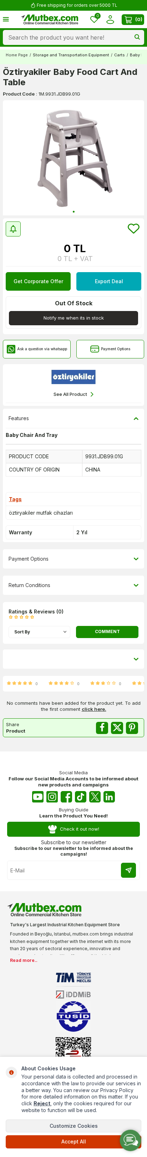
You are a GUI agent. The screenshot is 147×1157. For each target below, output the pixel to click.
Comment (107, 631)
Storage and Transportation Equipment (71, 54)
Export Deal (109, 281)
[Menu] (6, 19)
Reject (42, 1103)
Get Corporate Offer (38, 281)
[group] (73, 157)
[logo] (49, 19)
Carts (119, 54)
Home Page (17, 54)
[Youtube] (38, 796)
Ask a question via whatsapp (42, 349)
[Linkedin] (109, 796)
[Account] (110, 19)
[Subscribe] (128, 870)
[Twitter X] (95, 796)
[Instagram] (52, 796)
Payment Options (115, 349)
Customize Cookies (74, 1126)
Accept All (73, 1141)
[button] (74, 212)
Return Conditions (29, 585)
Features (19, 418)
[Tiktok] (80, 796)
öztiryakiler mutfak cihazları (41, 513)
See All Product (70, 394)
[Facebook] (66, 796)
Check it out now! (79, 829)
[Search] (137, 37)
